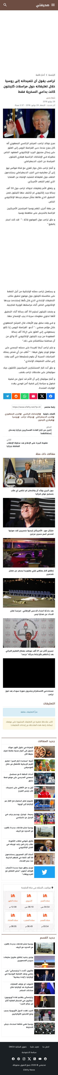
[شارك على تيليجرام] (7, 396)
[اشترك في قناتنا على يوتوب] (39, 1059)
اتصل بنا (46, 1047)
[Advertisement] (29, 42)
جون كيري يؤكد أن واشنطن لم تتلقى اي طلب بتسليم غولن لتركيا (32, 492)
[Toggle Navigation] (54, 5)
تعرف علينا (34, 1047)
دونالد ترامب (27, 417)
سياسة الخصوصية (29, 1052)
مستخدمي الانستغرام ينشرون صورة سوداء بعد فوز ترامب (29, 692)
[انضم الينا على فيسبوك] (13, 1059)
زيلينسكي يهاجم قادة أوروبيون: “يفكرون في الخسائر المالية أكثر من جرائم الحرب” (18, 1000)
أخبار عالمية (40, 75)
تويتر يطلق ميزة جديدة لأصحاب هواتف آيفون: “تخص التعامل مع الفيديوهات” (19, 871)
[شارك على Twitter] (42, 396)
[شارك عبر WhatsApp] (24, 396)
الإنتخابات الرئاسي (31, 414)
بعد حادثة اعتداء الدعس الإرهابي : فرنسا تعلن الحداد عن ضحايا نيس (32, 612)
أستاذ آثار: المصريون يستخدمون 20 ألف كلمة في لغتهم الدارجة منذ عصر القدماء (19, 858)
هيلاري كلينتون (45, 420)
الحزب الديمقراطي (44, 417)
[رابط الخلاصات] (34, 1059)
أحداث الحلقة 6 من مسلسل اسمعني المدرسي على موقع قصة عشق (18, 777)
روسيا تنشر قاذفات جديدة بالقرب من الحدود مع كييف (18, 829)
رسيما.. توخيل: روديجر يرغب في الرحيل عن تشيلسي (19, 816)
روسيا (15, 417)
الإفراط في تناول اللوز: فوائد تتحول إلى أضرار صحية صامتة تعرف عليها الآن (18, 751)
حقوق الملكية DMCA (18, 1047)
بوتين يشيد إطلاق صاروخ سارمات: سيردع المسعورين (18, 959)
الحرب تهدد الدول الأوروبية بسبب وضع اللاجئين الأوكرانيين (18, 1012)
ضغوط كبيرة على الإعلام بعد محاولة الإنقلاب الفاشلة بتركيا (27, 443)
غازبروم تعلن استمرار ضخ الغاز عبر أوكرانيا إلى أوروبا (19, 802)
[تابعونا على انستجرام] (23, 1059)
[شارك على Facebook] (50, 396)
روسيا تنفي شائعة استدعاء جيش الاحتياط (18, 1025)
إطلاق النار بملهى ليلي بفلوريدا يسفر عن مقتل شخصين (31, 572)
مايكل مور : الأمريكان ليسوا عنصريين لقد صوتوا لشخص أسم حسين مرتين (31, 532)
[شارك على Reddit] (16, 396)
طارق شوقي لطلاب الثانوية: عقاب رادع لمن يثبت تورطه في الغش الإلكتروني (19, 844)
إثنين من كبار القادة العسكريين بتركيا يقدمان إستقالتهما (29, 430)
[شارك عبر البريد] (33, 396)
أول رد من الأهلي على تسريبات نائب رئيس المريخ (19, 789)
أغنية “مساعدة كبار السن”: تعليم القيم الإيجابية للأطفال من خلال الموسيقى (19, 764)
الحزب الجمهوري (12, 414)
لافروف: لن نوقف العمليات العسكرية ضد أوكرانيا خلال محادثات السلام (21, 987)
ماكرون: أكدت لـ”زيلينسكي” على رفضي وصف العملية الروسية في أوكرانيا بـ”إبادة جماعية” (19, 974)
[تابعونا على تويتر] (29, 1059)
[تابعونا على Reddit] (45, 1059)
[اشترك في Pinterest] (18, 1059)
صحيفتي (42, 5)
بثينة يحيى (50, 98)
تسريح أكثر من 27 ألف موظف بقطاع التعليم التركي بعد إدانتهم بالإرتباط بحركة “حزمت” (30, 652)
